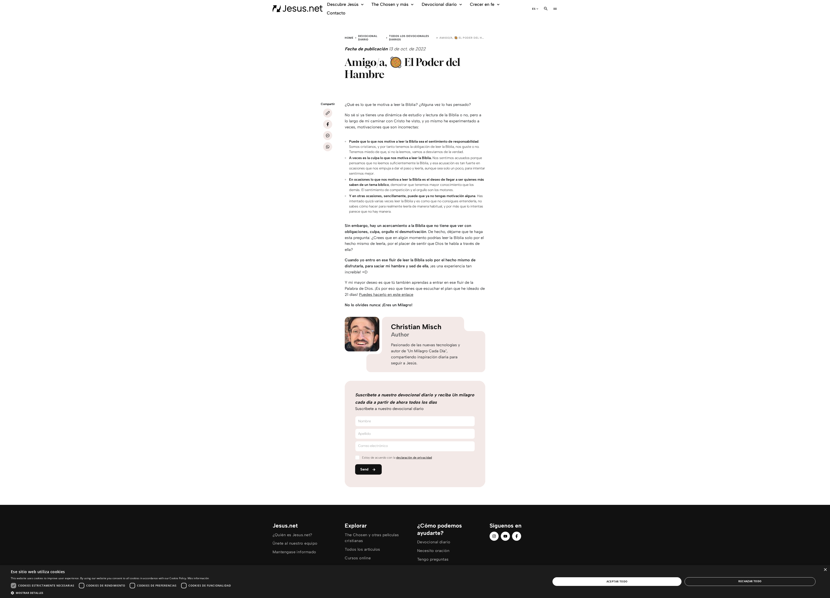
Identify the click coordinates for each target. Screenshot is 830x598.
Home (349, 37)
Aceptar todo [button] (617, 581)
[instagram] (494, 536)
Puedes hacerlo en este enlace (386, 294)
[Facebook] (327, 124)
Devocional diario (439, 4)
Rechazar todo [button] (749, 581)
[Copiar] (327, 113)
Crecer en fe (482, 4)
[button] (122, 593)
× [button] (825, 569)
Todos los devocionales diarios (409, 38)
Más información (198, 578)
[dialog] (415, 581)
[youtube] (505, 536)
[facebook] (516, 536)
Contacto (336, 13)
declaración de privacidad (414, 457)
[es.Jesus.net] (297, 8)
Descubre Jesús (343, 4)
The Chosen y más (390, 4)
